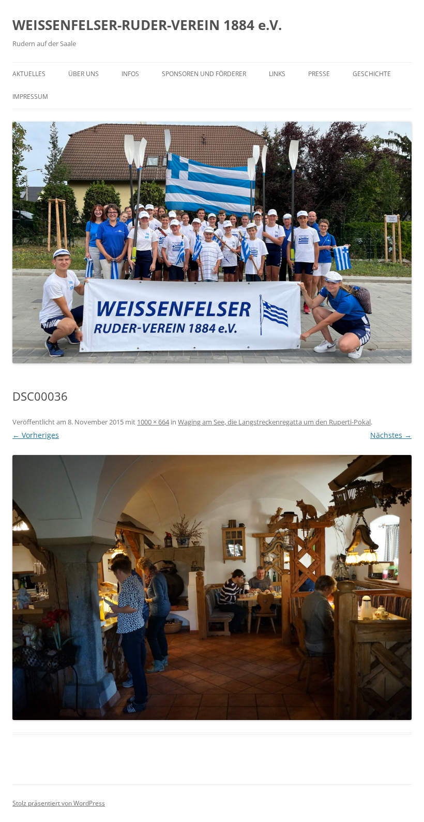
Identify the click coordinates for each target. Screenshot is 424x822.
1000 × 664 (153, 422)
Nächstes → (391, 435)
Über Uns (83, 73)
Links (277, 73)
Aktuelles (29, 73)
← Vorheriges (35, 435)
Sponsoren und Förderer (204, 73)
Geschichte (372, 73)
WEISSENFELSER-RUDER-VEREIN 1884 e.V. (147, 25)
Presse (319, 73)
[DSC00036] (212, 588)
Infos (130, 73)
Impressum (30, 96)
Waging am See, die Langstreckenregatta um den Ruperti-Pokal (274, 422)
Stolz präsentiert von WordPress (58, 803)
